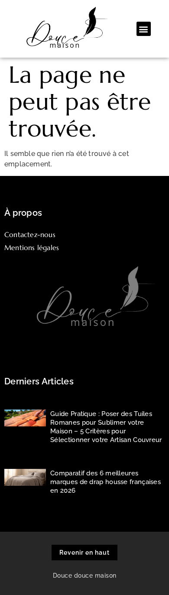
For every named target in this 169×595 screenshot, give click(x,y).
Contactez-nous (29, 234)
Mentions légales (31, 247)
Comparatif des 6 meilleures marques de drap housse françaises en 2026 (105, 481)
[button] (143, 29)
